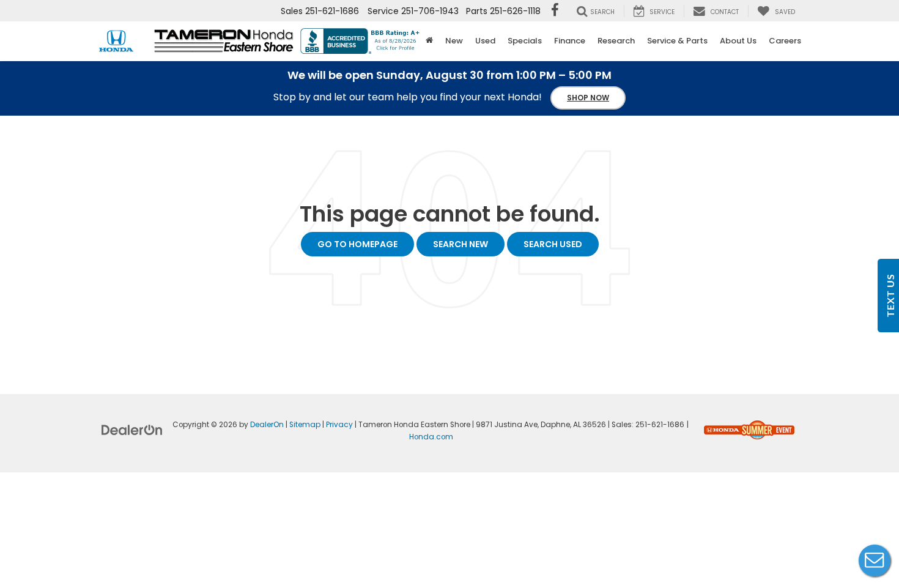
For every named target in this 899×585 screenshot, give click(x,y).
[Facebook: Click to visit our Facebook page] (555, 11)
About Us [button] (738, 41)
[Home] (429, 41)
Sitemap (304, 425)
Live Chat (874, 560)
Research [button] (616, 41)
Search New (460, 244)
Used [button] (485, 41)
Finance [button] (569, 41)
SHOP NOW (588, 97)
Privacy (339, 425)
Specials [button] (525, 41)
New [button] (454, 41)
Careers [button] (785, 41)
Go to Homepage (357, 244)
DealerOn (267, 425)
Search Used (552, 244)
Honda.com (431, 437)
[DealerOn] (132, 429)
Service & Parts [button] (677, 41)
